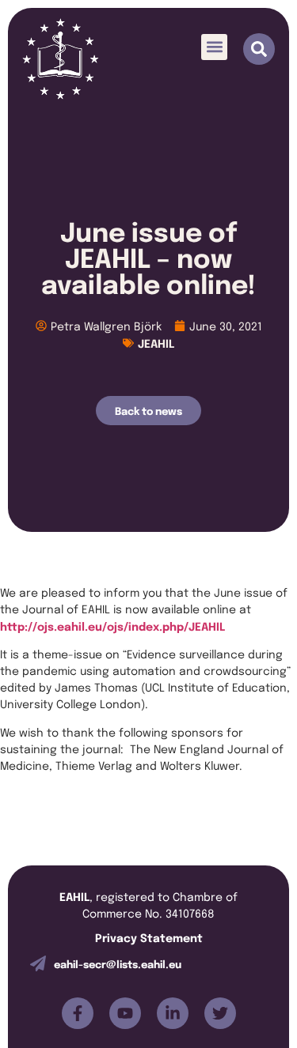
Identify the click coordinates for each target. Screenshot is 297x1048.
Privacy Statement (149, 936)
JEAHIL (156, 342)
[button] (214, 47)
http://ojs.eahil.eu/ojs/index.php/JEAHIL (112, 625)
